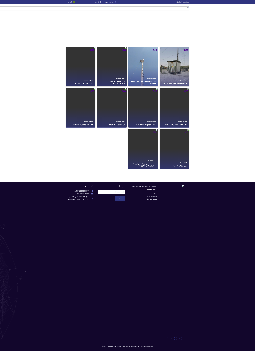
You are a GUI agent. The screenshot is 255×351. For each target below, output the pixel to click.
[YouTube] (85, 2)
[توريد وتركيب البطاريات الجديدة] (174, 108)
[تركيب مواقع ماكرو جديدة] (112, 108)
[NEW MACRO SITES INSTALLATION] (112, 66)
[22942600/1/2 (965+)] (91, 191)
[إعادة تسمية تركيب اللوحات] (80, 66)
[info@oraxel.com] (91, 194)
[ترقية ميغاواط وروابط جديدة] (80, 108)
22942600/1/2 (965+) (81, 191)
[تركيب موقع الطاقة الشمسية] (143, 108)
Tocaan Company (146, 346)
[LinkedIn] (78, 2)
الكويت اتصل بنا (152, 199)
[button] (97, 2)
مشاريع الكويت (152, 196)
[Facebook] (89, 2)
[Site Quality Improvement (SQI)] (174, 66)
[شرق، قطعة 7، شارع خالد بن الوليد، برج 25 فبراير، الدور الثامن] (91, 198)
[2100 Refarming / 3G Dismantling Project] (143, 66)
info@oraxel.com (82, 194)
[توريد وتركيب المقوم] (174, 149)
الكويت (155, 193)
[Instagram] (82, 2)
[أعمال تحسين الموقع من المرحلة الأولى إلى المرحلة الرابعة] (143, 149)
